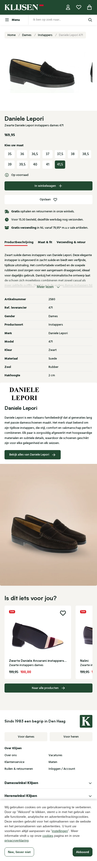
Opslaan (45, 199)
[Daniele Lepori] (48, 394)
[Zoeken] (90, 20)
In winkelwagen (45, 186)
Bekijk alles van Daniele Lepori (29, 454)
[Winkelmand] (89, 7)
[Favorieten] (79, 7)
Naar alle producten (45, 688)
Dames (27, 35)
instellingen (60, 831)
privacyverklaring (17, 840)
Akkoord (82, 852)
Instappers (45, 35)
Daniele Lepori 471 (71, 35)
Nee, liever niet (19, 852)
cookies (47, 835)
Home (11, 35)
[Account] (68, 7)
